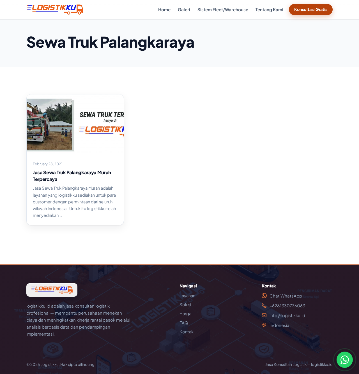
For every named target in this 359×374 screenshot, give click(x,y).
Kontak (187, 331)
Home (164, 9)
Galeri (184, 9)
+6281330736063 (287, 305)
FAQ (184, 322)
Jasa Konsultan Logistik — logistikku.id (299, 364)
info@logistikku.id (287, 315)
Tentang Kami (269, 9)
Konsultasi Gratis (310, 9)
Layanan (187, 295)
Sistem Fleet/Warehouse (222, 9)
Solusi (185, 304)
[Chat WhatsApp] (345, 360)
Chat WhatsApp (286, 295)
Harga (185, 313)
